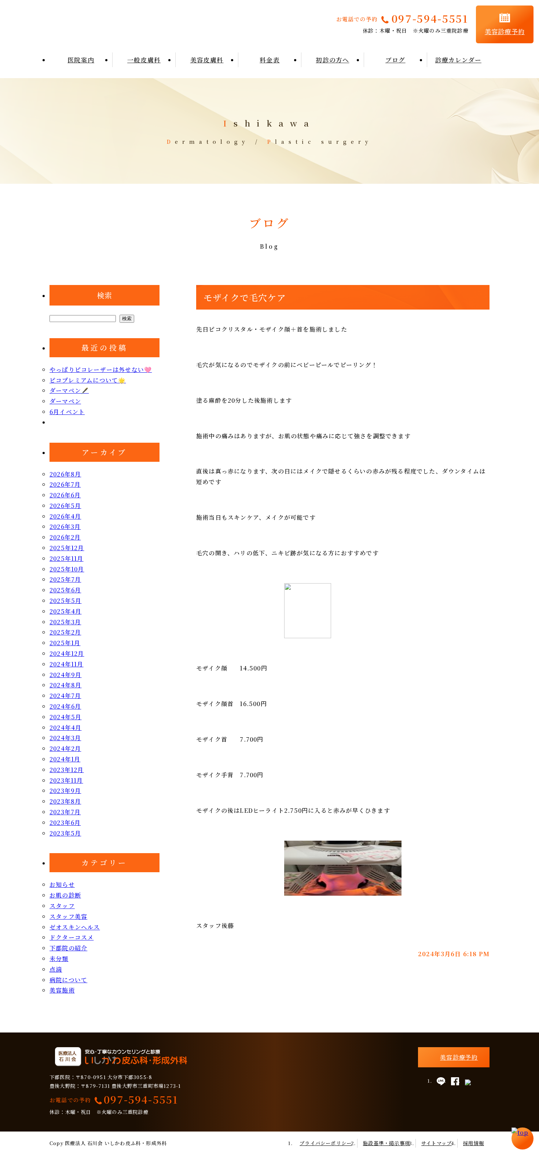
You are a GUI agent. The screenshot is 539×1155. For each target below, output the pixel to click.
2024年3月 (65, 738)
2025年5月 (65, 600)
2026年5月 (65, 505)
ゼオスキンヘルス (75, 927)
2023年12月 (67, 769)
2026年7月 (65, 484)
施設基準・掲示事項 (386, 1143)
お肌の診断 (65, 895)
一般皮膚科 (144, 59)
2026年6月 (65, 495)
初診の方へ (332, 59)
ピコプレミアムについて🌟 (88, 380)
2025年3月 (65, 622)
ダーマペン (65, 401)
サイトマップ (436, 1143)
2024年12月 (67, 653)
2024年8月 (65, 685)
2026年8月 (65, 474)
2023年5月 (65, 833)
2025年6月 (65, 590)
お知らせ (62, 884)
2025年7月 (65, 579)
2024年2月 (65, 748)
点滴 (56, 969)
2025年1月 (65, 643)
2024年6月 (65, 706)
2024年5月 (65, 717)
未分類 (59, 958)
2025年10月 (67, 569)
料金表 (270, 59)
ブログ (395, 59)
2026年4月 (65, 516)
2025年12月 (67, 548)
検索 (104, 295)
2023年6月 (65, 822)
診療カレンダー (458, 59)
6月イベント (67, 411)
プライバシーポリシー (326, 1143)
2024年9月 (65, 674)
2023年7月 (65, 812)
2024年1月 (65, 759)
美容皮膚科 (207, 59)
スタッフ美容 (68, 916)
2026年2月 (65, 537)
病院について (68, 980)
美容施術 (62, 990)
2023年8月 (65, 801)
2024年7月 (65, 695)
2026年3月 (65, 526)
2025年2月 (65, 632)
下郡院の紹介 (68, 948)
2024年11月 (67, 664)
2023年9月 (65, 790)
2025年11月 (67, 558)
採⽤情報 (473, 1143)
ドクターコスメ (72, 937)
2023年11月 (66, 780)
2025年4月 (65, 611)
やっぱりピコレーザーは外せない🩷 (101, 369)
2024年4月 (65, 727)
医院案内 (80, 59)
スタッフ (62, 906)
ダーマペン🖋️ (69, 390)
